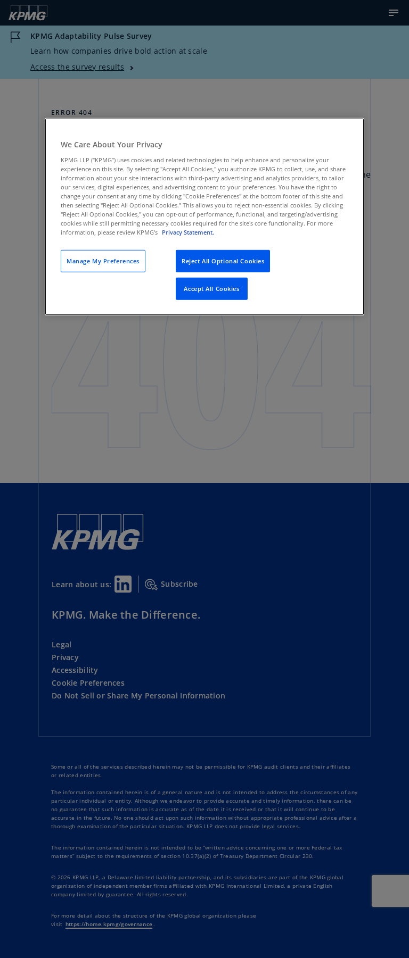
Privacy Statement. (188, 232)
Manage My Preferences (103, 261)
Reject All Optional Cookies (223, 261)
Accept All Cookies (211, 289)
